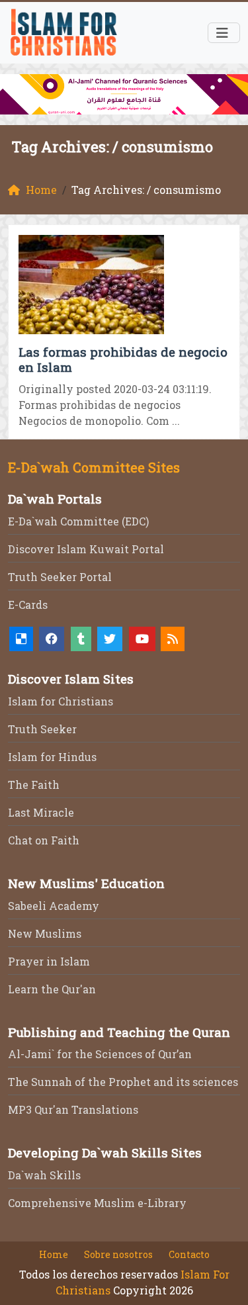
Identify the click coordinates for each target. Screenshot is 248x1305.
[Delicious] (21, 639)
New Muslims (44, 933)
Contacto (189, 1254)
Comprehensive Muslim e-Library (97, 1203)
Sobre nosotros (118, 1254)
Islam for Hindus (52, 757)
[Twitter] (109, 639)
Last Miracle (41, 812)
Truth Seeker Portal (60, 577)
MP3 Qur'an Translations (73, 1109)
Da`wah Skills (44, 1175)
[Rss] (173, 639)
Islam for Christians (60, 701)
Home (53, 1254)
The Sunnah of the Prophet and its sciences (123, 1082)
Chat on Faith (43, 840)
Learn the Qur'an (52, 989)
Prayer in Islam (49, 961)
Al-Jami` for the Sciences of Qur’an (100, 1054)
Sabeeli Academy (53, 906)
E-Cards (28, 604)
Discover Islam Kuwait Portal (86, 549)
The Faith (34, 784)
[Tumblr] (81, 639)
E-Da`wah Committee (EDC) (78, 521)
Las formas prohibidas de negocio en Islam (123, 359)
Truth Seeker (42, 729)
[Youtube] (142, 639)
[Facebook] (51, 639)
